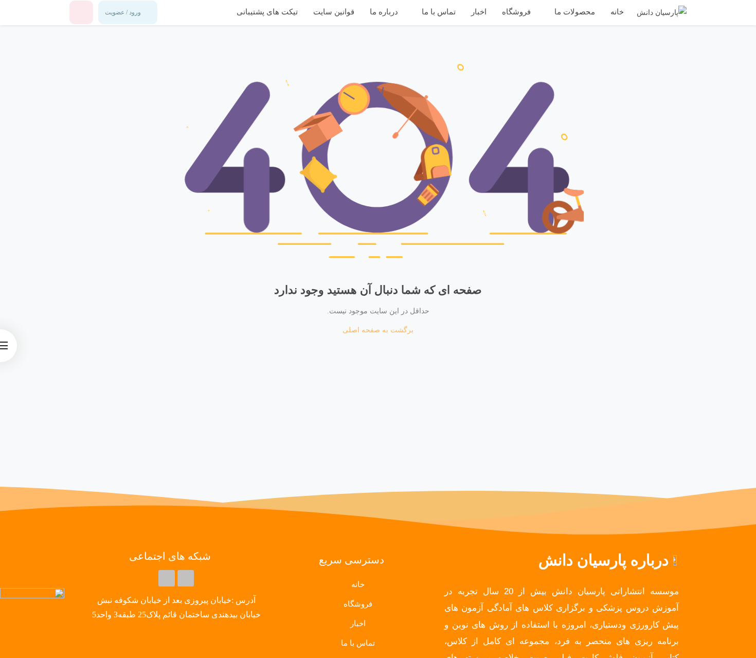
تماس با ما (438, 12)
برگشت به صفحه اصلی (378, 330)
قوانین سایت (333, 12)
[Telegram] (185, 578)
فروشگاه (516, 12)
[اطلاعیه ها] (81, 12)
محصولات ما (573, 12)
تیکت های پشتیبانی (267, 12)
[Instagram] (166, 578)
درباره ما (384, 12)
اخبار (479, 12)
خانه (617, 12)
